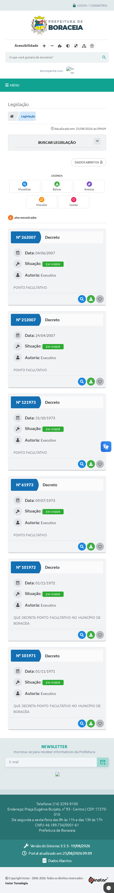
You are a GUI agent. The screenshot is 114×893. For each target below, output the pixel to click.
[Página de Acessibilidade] (92, 46)
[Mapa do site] (84, 46)
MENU (14, 85)
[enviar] (103, 762)
